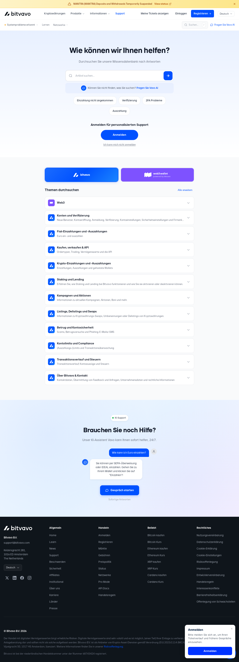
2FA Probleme (154, 100)
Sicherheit (55, 568)
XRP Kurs (153, 568)
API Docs (103, 588)
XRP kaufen (154, 561)
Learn (52, 541)
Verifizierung (129, 100)
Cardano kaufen (157, 575)
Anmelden (119, 134)
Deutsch (224, 13)
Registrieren (105, 541)
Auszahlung (119, 110)
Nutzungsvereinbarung (210, 535)
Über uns (54, 588)
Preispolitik (104, 561)
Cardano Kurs (156, 581)
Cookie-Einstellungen (209, 555)
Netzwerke (104, 575)
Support (120, 13)
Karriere (54, 595)
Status (102, 568)
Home (52, 535)
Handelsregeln (107, 595)
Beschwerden (57, 561)
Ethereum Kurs (156, 555)
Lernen (45, 24)
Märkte (102, 548)
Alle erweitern (185, 190)
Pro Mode (104, 581)
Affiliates (54, 575)
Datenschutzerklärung (210, 541)
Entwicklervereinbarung (210, 575)
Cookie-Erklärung (207, 548)
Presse (53, 608)
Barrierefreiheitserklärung (212, 595)
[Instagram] (29, 578)
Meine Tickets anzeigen (155, 13)
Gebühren (104, 555)
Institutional (56, 581)
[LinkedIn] (14, 578)
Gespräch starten (122, 490)
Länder (53, 601)
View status (161, 3)
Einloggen (181, 13)
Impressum (203, 568)
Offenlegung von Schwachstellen (216, 601)
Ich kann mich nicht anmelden (119, 144)
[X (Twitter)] (7, 578)
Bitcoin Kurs (155, 541)
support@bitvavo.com (17, 542)
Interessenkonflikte (208, 588)
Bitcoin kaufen (156, 535)
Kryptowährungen (54, 13)
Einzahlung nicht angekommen (95, 100)
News (52, 548)
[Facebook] (22, 578)
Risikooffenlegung (207, 561)
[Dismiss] (234, 4)
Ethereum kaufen (158, 548)
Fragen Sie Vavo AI (147, 87)
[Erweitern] (188, 203)
